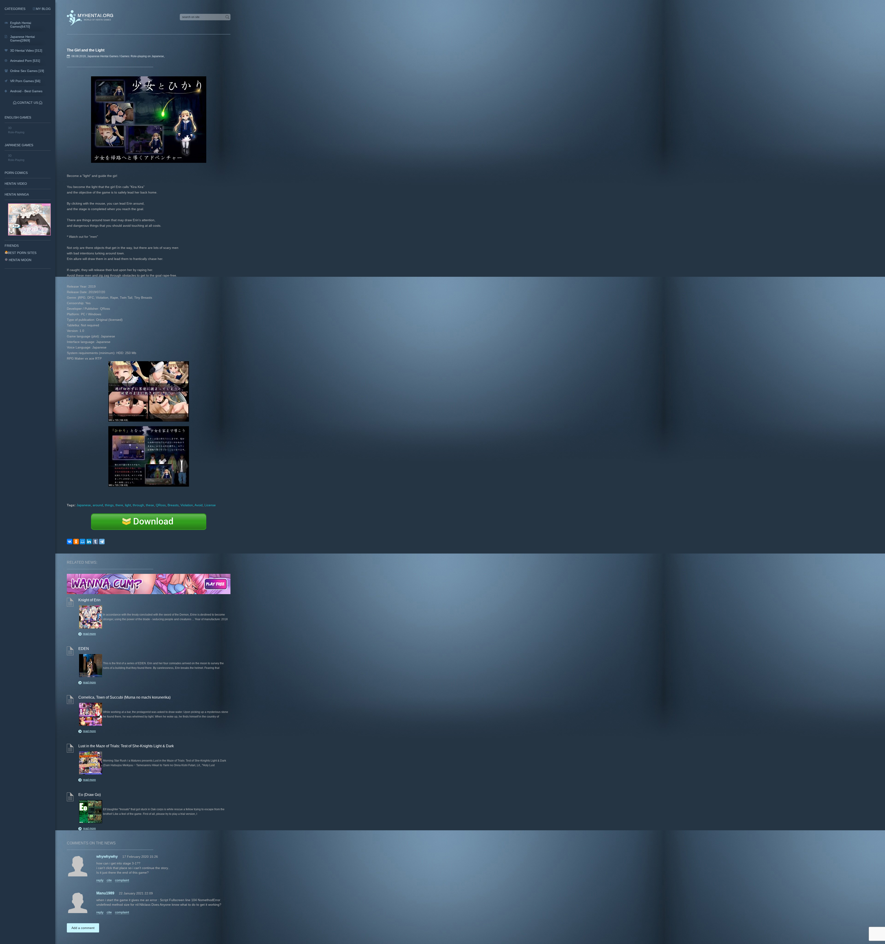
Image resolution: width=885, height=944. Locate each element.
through (138, 505)
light (128, 505)
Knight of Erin (89, 600)
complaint (122, 880)
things (109, 505)
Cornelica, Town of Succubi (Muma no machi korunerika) (124, 697)
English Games (18, 117)
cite (109, 880)
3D (10, 128)
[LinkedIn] (89, 541)
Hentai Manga (17, 194)
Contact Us (27, 102)
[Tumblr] (95, 541)
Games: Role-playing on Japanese (142, 56)
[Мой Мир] (82, 541)
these (150, 505)
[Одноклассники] (76, 541)
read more (89, 633)
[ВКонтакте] (69, 541)
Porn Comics (16, 173)
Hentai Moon (20, 260)
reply (99, 880)
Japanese (84, 505)
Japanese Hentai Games (102, 56)
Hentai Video (16, 183)
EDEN (83, 649)
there (119, 505)
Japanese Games (19, 145)
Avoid (199, 505)
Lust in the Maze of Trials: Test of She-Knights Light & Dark (126, 746)
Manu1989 (105, 893)
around (98, 505)
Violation (186, 505)
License (210, 505)
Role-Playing (16, 132)
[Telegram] (102, 541)
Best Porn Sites (22, 253)
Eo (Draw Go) (89, 795)
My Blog (43, 9)
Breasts (173, 505)
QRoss (161, 505)
